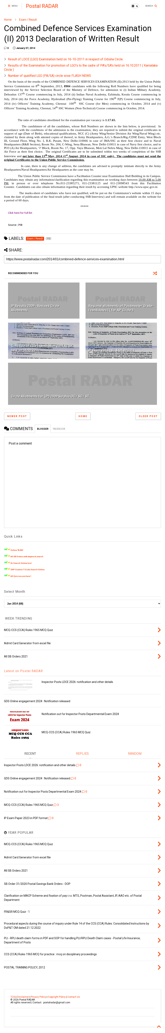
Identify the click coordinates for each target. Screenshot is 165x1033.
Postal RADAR (42, 6)
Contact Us (73, 997)
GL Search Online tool (21, 563)
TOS (12, 997)
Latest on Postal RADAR (23, 671)
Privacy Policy (38, 997)
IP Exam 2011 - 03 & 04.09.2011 (112, 350)
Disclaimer (23, 997)
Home (8, 19)
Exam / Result (28, 19)
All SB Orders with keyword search (26, 556)
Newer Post (17, 416)
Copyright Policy (57, 997)
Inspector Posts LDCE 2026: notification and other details (77, 682)
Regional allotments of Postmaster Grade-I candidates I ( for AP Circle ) (121, 308)
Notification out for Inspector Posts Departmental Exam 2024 (80, 714)
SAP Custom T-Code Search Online (27, 569)
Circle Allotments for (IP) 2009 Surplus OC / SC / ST (50, 396)
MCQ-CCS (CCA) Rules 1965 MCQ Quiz (66, 732)
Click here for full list (20, 213)
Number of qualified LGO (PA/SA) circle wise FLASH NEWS (49, 76)
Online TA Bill (16, 550)
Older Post (148, 416)
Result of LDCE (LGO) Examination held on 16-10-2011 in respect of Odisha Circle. (65, 59)
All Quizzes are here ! (20, 576)
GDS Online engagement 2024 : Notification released (37, 701)
